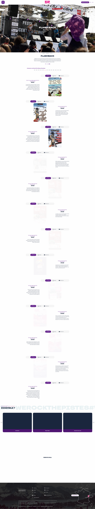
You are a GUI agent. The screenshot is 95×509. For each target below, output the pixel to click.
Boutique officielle (50, 506)
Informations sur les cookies (36, 506)
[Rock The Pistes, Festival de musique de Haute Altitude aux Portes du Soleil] (47, 2)
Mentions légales (20, 506)
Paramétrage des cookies (44, 506)
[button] (90, 2)
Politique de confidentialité (26, 506)
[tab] (48, 76)
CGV (31, 506)
